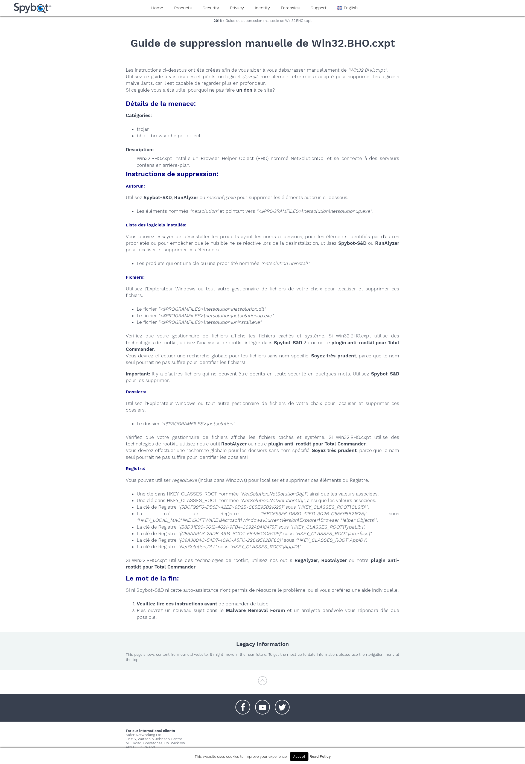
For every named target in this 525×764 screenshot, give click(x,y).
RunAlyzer (186, 197)
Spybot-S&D (158, 197)
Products (183, 7)
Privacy (237, 7)
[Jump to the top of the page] (262, 683)
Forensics (290, 7)
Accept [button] (299, 756)
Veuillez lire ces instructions (170, 603)
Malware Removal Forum (255, 610)
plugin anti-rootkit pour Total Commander (317, 444)
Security (211, 7)
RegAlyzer (306, 560)
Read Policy (320, 756)
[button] (242, 704)
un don (244, 90)
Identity (262, 7)
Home (157, 7)
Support (318, 7)
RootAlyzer (234, 444)
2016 (218, 21)
